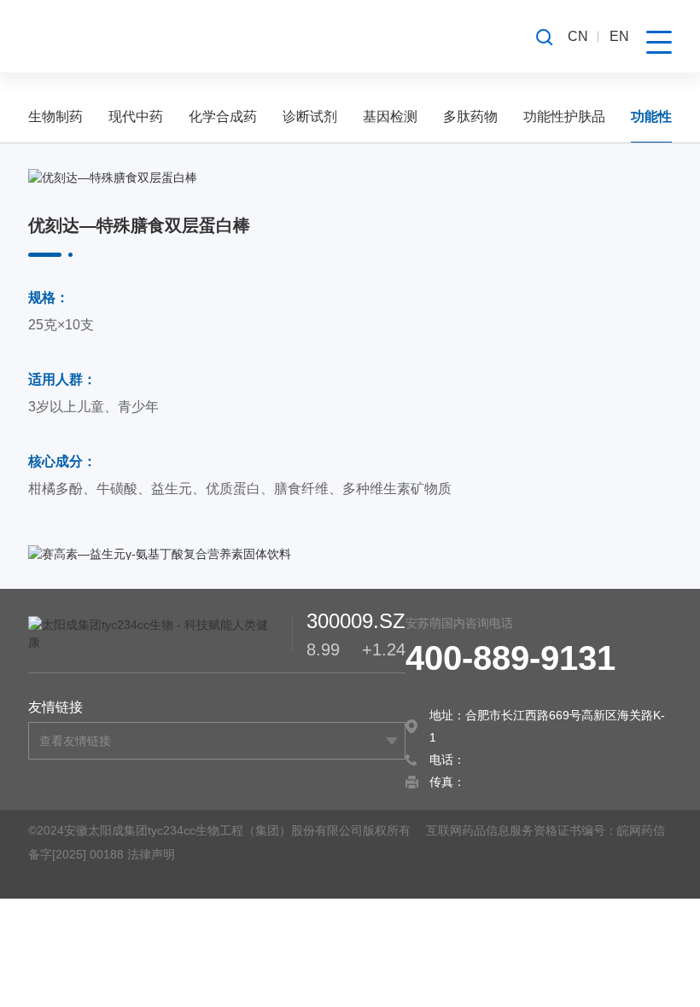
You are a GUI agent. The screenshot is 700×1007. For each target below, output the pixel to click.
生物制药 (55, 116)
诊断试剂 (310, 116)
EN (619, 36)
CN (578, 36)
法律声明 (151, 854)
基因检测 (390, 116)
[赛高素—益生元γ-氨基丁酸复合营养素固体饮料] (350, 554)
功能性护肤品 (564, 116)
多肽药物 (470, 116)
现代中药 (135, 116)
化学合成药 (223, 116)
